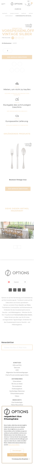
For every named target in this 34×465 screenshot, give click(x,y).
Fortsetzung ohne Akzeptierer (21, 459)
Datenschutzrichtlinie (13, 444)
